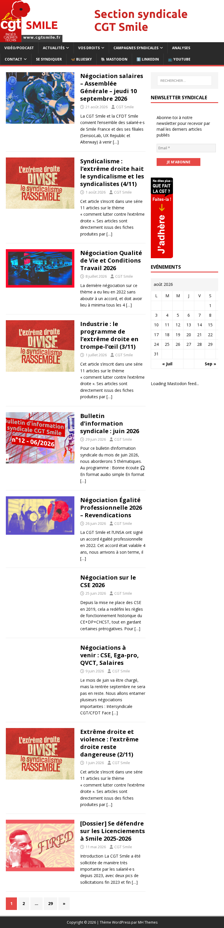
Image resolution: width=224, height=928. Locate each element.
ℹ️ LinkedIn (147, 59)
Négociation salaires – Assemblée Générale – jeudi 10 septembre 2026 (111, 87)
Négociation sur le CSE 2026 (108, 581)
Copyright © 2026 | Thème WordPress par (102, 922)
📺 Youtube (179, 59)
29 (50, 903)
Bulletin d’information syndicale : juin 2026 (109, 423)
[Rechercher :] (184, 81)
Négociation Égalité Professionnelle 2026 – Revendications (111, 507)
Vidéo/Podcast (19, 47)
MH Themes (148, 922)
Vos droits (89, 47)
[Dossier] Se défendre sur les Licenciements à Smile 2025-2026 (112, 830)
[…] (116, 142)
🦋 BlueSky (81, 59)
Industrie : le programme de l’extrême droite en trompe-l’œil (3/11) (109, 335)
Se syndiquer (49, 59)
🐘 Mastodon (114, 59)
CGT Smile (125, 106)
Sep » (210, 363)
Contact (13, 59)
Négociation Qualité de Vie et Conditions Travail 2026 (111, 260)
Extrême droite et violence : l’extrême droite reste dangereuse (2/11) (109, 743)
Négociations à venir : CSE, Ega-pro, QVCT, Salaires (109, 655)
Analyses (181, 47)
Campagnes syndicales (135, 47)
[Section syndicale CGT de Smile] (112, 38)
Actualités (53, 47)
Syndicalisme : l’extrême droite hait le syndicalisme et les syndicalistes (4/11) (112, 172)
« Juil (167, 363)
